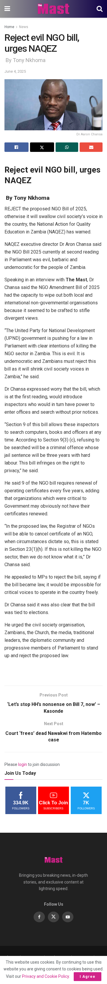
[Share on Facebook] (16, 147)
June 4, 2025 (15, 71)
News (23, 27)
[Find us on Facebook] (39, 917)
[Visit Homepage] (53, 9)
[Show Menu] (7, 9)
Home (9, 27)
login (22, 764)
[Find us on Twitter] (53, 917)
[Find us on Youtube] (67, 917)
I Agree (87, 976)
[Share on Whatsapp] (67, 147)
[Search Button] (100, 9)
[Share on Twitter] (42, 147)
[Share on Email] (91, 147)
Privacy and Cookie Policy (45, 976)
